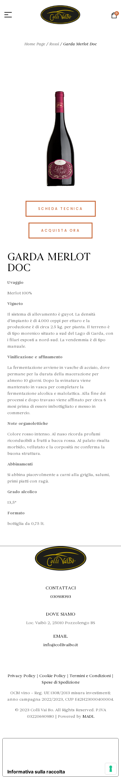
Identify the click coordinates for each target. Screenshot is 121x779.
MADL (88, 716)
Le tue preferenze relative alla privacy (59, 752)
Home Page (34, 44)
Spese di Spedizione (61, 682)
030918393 (60, 596)
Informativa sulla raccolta (36, 772)
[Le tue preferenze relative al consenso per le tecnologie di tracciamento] (110, 768)
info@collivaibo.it (60, 644)
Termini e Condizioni (90, 675)
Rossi (54, 44)
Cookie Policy (52, 675)
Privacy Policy (22, 675)
